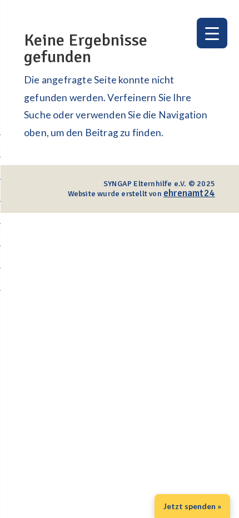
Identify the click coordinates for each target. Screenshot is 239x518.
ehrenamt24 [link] (189, 193)
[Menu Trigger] (212, 33)
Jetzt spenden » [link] (192, 506)
